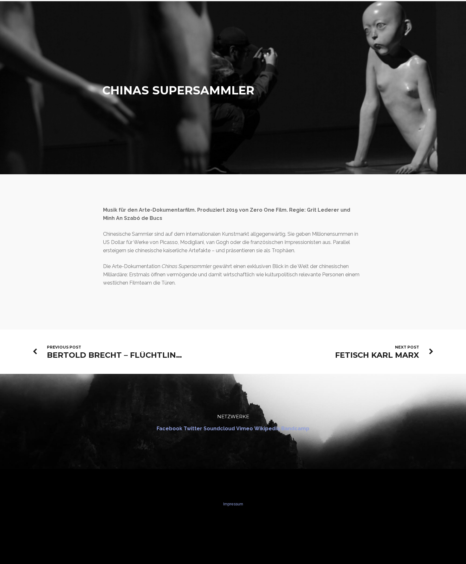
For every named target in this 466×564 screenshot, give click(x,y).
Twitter (193, 429)
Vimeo (244, 429)
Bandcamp (295, 429)
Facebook (169, 429)
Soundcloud (219, 429)
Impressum (233, 504)
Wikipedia (267, 429)
